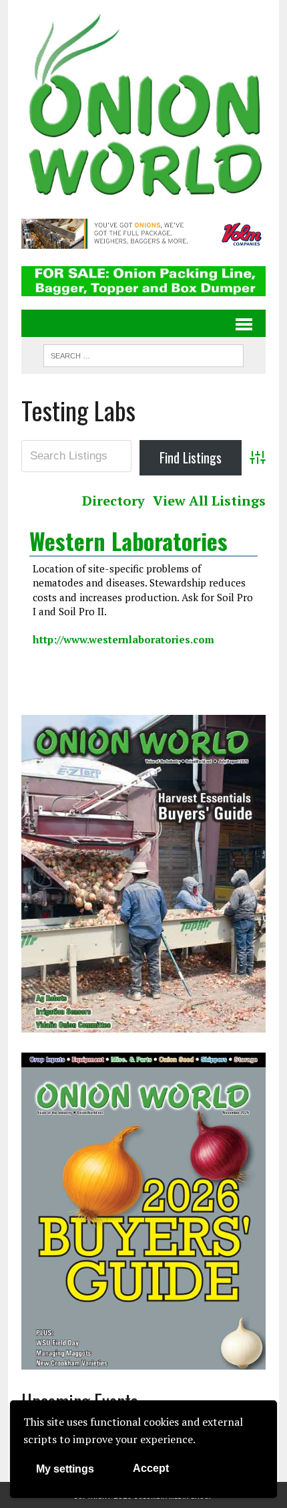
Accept (151, 1468)
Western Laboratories (128, 541)
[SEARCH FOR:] (143, 354)
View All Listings (209, 501)
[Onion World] (143, 107)
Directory (113, 501)
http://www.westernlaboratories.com (123, 639)
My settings (65, 1469)
